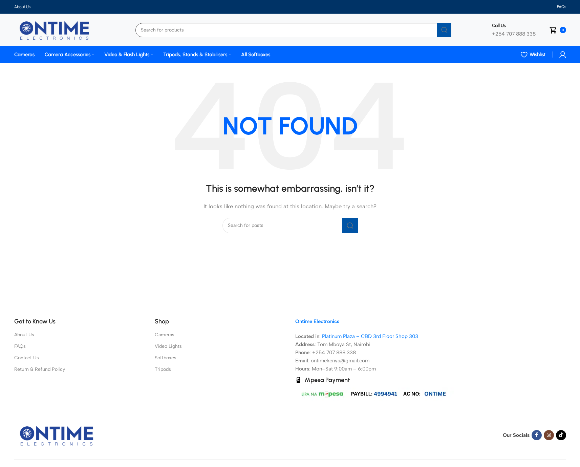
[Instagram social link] (549, 435)
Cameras (164, 335)
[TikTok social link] (561, 435)
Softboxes (165, 358)
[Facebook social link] (537, 435)
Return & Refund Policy (39, 369)
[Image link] (56, 435)
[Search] (444, 30)
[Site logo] (54, 29)
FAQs (20, 346)
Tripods (163, 369)
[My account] (563, 54)
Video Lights (168, 346)
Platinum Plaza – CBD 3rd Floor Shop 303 (370, 336)
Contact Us (26, 358)
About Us (24, 335)
